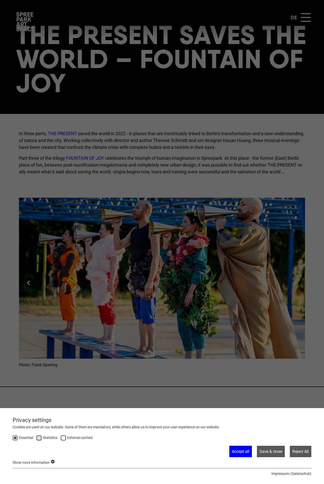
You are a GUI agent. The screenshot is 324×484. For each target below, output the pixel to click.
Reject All (300, 451)
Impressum (280, 474)
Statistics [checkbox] (50, 438)
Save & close (270, 451)
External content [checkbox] (80, 438)
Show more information (31, 462)
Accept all (240, 451)
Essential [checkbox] (26, 438)
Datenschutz (301, 474)
